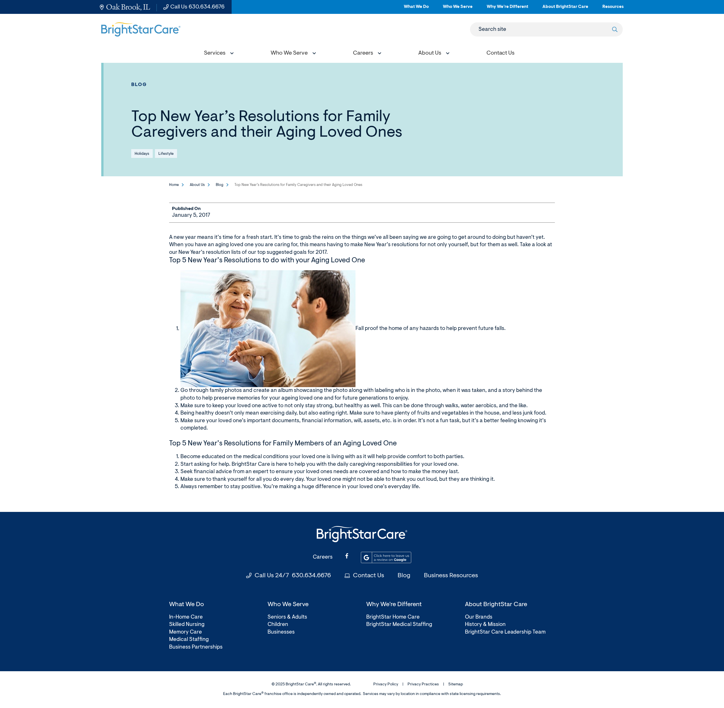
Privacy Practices (423, 684)
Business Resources (451, 576)
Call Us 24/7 (293, 576)
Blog (139, 84)
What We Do (416, 9)
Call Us (197, 7)
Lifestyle (166, 154)
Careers (323, 557)
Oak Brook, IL (128, 7)
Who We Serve (458, 9)
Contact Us (368, 576)
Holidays (142, 154)
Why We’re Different (507, 9)
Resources (613, 9)
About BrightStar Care (565, 9)
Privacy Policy (385, 684)
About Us (197, 185)
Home (174, 185)
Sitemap (455, 684)
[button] (217, 54)
